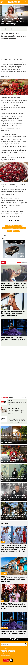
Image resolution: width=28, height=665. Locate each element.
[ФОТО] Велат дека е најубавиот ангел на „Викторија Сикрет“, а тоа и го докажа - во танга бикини (13, 313)
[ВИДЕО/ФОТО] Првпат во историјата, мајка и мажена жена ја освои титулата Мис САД (13, 606)
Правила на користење (5, 655)
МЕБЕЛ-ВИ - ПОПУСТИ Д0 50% (13, 408)
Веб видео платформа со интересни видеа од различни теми (17, 403)
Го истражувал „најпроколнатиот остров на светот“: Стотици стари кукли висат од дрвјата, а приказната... (13, 516)
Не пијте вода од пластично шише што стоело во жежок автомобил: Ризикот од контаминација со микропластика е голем (14, 286)
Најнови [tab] (19, 262)
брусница (19, 225)
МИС (2, 600)
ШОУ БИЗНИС (4, 628)
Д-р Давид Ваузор (10, 225)
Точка (3, 29)
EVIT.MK (9, 417)
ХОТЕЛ (2, 542)
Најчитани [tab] (24, 262)
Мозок (10, 231)
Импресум (3, 648)
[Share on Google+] (15, 220)
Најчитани (4, 523)
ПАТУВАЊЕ (4, 573)
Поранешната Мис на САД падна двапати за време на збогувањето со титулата (13, 340)
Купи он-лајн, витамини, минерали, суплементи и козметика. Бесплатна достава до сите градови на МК (17, 420)
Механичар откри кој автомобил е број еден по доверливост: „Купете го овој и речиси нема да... (13, 497)
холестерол (16, 231)
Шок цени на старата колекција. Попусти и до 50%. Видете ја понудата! (16, 412)
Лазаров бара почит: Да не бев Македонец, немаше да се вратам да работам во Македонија (13, 459)
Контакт (13, 648)
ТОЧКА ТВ (10, 400)
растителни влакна (20, 228)
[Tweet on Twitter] (12, 220)
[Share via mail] (18, 220)
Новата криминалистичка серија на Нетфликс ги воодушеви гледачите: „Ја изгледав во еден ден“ (13, 478)
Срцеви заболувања (7, 228)
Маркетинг (8, 648)
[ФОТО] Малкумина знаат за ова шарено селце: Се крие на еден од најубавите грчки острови (14, 579)
